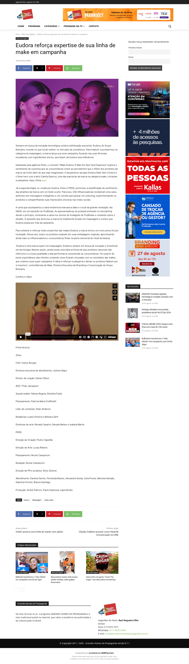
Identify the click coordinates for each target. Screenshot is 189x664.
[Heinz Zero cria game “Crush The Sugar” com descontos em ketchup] (102, 562)
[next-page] (22, 589)
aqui (44, 180)
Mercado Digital (28, 34)
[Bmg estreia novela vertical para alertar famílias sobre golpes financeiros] (67, 562)
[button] (169, 26)
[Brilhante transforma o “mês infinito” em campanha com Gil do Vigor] (32, 562)
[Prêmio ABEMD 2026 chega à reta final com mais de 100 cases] (133, 328)
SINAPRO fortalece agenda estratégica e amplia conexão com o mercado (157, 297)
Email (130, 57)
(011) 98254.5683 (117, 630)
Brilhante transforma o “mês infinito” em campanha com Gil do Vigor (157, 341)
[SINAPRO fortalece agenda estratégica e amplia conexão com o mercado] (133, 298)
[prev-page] (17, 589)
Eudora (26, 500)
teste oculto (48, 500)
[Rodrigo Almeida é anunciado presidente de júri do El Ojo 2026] (133, 313)
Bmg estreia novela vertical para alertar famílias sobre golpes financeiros (64, 579)
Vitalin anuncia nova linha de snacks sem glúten (39, 531)
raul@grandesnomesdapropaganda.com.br (126, 633)
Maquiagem (36, 500)
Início (18, 34)
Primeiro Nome (135, 47)
